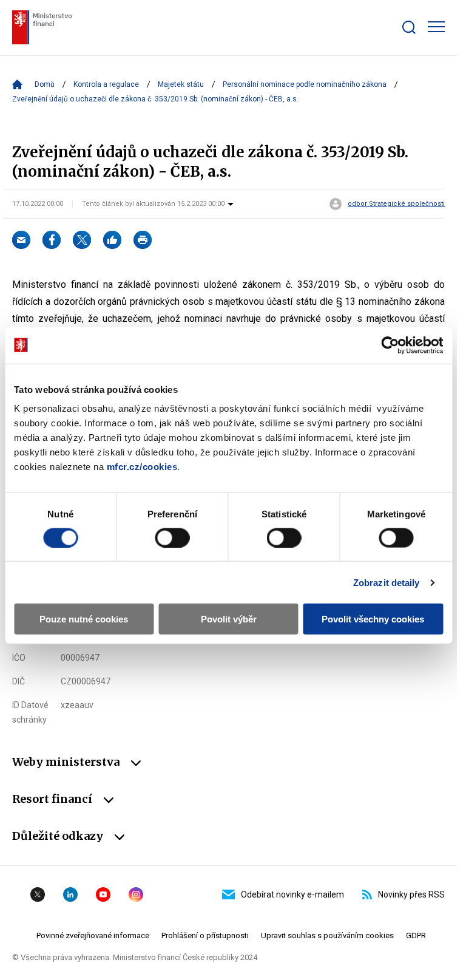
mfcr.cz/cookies (142, 467)
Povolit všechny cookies (373, 619)
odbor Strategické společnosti (396, 204)
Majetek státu (181, 84)
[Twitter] (82, 240)
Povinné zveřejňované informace (92, 935)
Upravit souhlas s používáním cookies (327, 935)
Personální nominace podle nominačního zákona (305, 84)
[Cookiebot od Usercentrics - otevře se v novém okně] (390, 345)
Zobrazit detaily (386, 582)
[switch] (172, 537)
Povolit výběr (229, 619)
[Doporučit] (112, 240)
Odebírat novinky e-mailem (292, 894)
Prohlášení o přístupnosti (205, 935)
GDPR (416, 935)
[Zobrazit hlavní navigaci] (436, 26)
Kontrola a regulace (106, 84)
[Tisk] (142, 240)
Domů (45, 84)
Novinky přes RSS (411, 894)
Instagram (136, 894)
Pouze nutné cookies (83, 619)
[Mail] (21, 240)
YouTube (103, 894)
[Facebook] (51, 240)
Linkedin (70, 894)
